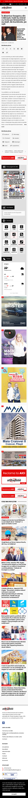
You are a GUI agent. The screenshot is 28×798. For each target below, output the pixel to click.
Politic (4, 753)
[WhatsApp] (6, 48)
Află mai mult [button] (6, 790)
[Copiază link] (7, 52)
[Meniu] (25, 7)
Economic (5, 760)
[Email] (3, 52)
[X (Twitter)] (10, 48)
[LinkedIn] (14, 48)
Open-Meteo (15, 293)
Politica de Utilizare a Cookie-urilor (12, 737)
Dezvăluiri (5, 749)
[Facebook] (3, 48)
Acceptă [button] (14, 794)
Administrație (6, 751)
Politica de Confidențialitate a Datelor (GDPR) (13, 733)
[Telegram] (18, 48)
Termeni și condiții (7, 731)
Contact (4, 739)
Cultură (4, 756)
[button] (14, 185)
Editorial (4, 758)
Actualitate (5, 12)
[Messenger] (21, 48)
